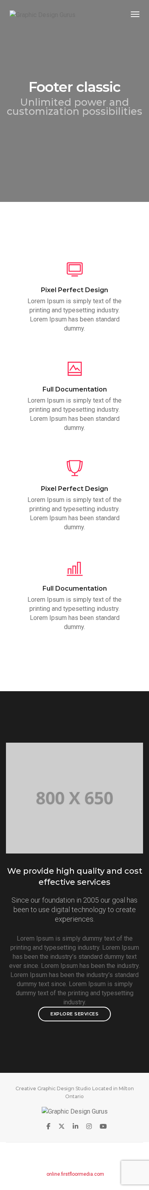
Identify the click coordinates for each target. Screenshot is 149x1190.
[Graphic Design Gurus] (42, 14)
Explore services (74, 1014)
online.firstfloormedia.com (75, 1174)
